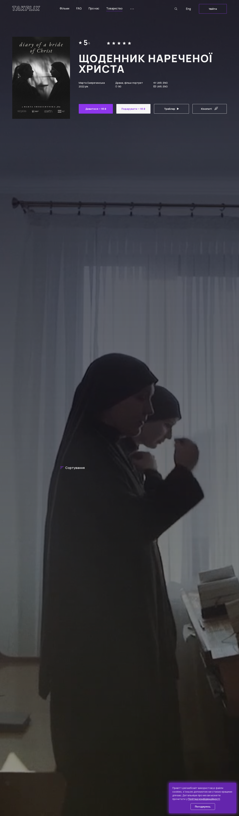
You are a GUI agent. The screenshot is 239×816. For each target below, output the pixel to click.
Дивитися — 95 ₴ (95, 108)
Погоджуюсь (203, 806)
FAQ (79, 8)
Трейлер (169, 108)
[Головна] (26, 8)
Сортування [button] (75, 468)
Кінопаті (206, 108)
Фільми (64, 8)
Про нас (94, 8)
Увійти (213, 8)
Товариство (114, 8)
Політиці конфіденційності (204, 799)
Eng (188, 9)
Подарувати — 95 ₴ (133, 108)
